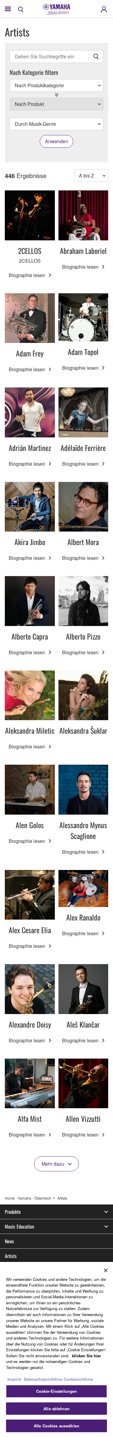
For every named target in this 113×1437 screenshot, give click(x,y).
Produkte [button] (13, 1211)
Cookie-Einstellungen (56, 1391)
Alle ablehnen (56, 1408)
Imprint (14, 1379)
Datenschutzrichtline (43, 1379)
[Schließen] (105, 1270)
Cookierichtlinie (78, 1379)
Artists (11, 1256)
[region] (56, 1349)
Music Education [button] (19, 1226)
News (9, 1241)
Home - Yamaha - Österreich (28, 1198)
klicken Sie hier (86, 1355)
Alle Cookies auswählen (56, 1426)
